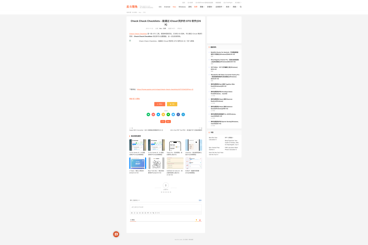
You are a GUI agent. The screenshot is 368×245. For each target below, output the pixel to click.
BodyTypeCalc (229, 140)
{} (155, 212)
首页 (183, 2)
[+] (158, 212)
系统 (227, 7)
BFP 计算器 (228, 137)
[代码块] (150, 213)
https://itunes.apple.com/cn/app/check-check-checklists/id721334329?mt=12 (165, 89)
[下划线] (137, 213)
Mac (174, 7)
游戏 (190, 7)
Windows (182, 7)
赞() (159, 104)
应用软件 (219, 7)
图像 (201, 7)
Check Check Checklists (138, 34)
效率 (195, 7)
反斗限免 (132, 6)
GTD (162, 121)
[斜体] (134, 213)
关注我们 (237, 2)
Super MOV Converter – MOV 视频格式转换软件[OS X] (146, 130)
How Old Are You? (214, 152)
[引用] (148, 213)
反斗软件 (190, 2)
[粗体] (132, 213)
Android (167, 7)
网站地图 (191, 239)
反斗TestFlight (228, 2)
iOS (160, 7)
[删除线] (140, 213)
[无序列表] (145, 213)
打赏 (172, 104)
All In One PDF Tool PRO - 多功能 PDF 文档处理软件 (186, 130)
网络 (234, 7)
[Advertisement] (224, 29)
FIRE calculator (229, 147)
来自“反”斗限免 (134, 99)
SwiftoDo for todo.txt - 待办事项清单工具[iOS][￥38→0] (174, 173)
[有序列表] (142, 213)
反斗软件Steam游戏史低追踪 (204, 2)
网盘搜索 (218, 2)
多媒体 (209, 7)
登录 (199, 200)
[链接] (153, 213)
